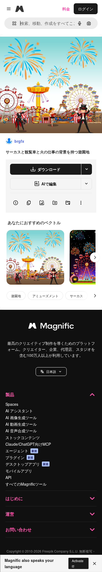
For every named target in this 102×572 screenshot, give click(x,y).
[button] (51, 371)
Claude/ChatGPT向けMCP (28, 444)
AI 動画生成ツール (21, 424)
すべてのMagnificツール (26, 484)
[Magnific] (51, 327)
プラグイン (19, 457)
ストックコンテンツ (22, 437)
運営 (9, 514)
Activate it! (78, 563)
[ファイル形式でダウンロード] (86, 169)
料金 (66, 8)
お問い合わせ (18, 529)
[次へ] (95, 257)
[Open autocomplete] (12, 23)
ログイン (85, 8)
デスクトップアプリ (26, 464)
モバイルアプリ (18, 471)
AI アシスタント (19, 410)
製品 (9, 394)
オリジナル (37, 47)
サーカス (76, 295)
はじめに (14, 498)
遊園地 (16, 295)
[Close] (94, 563)
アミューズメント (45, 295)
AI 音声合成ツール (21, 430)
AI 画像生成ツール (21, 417)
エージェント (21, 450)
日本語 (51, 371)
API (8, 477)
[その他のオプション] (80, 202)
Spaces (11, 404)
